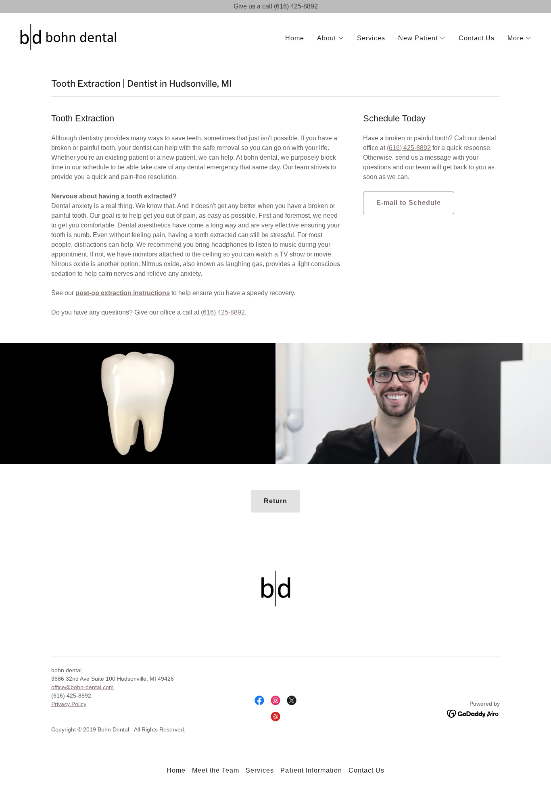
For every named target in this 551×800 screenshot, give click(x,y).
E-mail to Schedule (408, 202)
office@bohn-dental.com (82, 687)
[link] (68, 36)
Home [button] (176, 770)
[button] (330, 38)
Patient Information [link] (311, 770)
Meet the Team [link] (215, 770)
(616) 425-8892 (223, 312)
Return (275, 501)
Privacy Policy (68, 704)
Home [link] (294, 38)
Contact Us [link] (477, 38)
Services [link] (371, 38)
